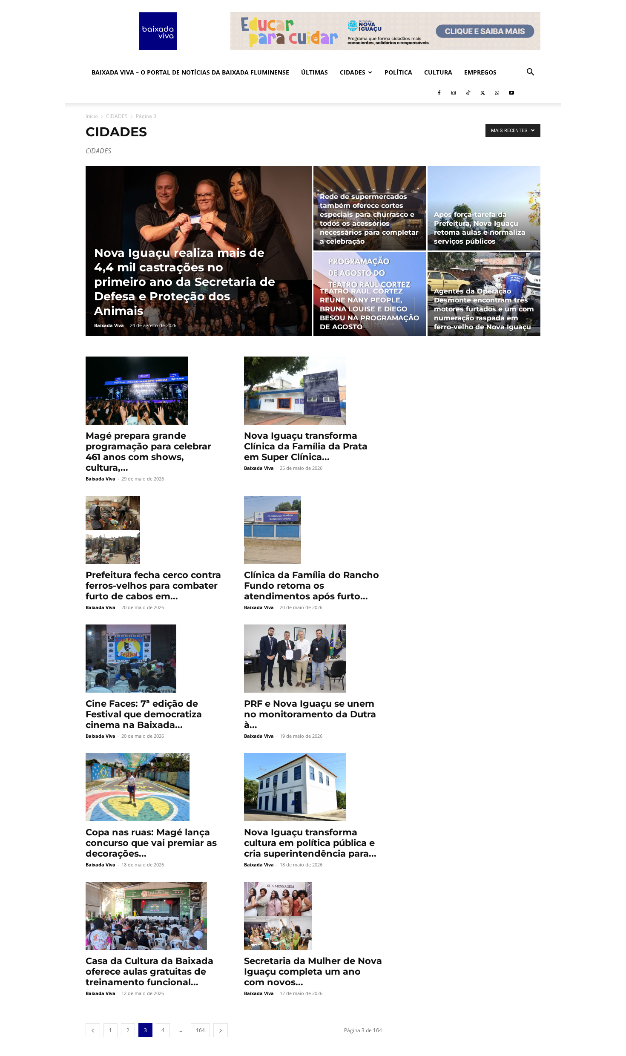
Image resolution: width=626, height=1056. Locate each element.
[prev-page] (93, 1030)
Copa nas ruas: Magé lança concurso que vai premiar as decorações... (151, 843)
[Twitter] (482, 93)
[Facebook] (439, 93)
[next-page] (220, 1030)
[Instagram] (453, 93)
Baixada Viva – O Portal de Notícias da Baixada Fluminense (190, 72)
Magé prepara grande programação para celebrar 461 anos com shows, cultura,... (148, 451)
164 (200, 1030)
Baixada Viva (109, 325)
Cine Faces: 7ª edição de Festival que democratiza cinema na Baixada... (144, 714)
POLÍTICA (398, 72)
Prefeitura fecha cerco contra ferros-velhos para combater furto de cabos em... (153, 585)
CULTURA (438, 72)
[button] (530, 73)
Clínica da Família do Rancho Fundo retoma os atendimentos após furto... (311, 585)
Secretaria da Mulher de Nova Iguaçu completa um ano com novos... (313, 971)
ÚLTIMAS (314, 72)
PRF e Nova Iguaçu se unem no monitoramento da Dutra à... (310, 714)
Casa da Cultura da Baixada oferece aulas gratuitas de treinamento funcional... (149, 971)
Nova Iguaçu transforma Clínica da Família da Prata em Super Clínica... (306, 446)
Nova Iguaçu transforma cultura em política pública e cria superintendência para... (310, 843)
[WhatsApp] (497, 93)
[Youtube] (511, 93)
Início (92, 116)
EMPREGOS (480, 72)
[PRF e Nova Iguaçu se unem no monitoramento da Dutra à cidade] (313, 658)
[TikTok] (468, 93)
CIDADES (352, 72)
